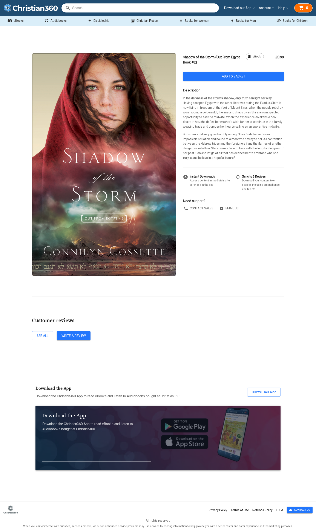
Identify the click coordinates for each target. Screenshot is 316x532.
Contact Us (299, 510)
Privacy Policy (218, 510)
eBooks (16, 21)
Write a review (73, 336)
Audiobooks (55, 21)
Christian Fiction (144, 21)
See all (43, 336)
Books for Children (292, 21)
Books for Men (243, 21)
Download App (264, 392)
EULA (279, 510)
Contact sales (201, 208)
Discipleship (98, 21)
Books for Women (194, 21)
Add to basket (233, 76)
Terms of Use (240, 510)
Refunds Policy (262, 510)
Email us (232, 208)
